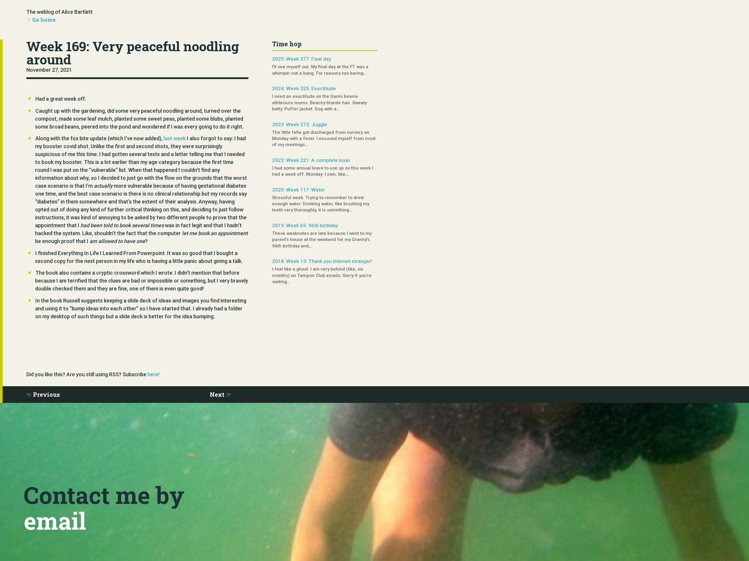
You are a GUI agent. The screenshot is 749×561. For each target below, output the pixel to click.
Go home (44, 19)
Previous (46, 394)
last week (175, 138)
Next (217, 394)
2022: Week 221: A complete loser (311, 160)
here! (153, 374)
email (55, 520)
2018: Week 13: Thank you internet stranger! (322, 261)
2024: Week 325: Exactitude (304, 88)
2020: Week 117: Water (298, 190)
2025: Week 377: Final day (301, 59)
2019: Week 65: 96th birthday (305, 225)
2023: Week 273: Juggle (299, 124)
